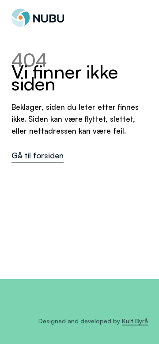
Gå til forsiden (37, 155)
